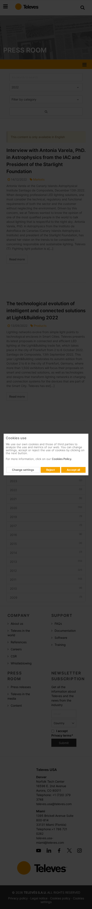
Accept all (73, 469)
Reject (50, 469)
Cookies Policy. (62, 459)
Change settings (23, 469)
